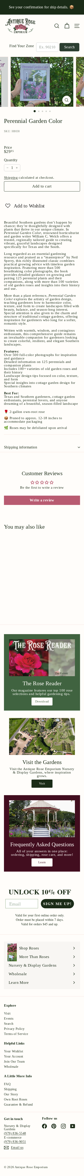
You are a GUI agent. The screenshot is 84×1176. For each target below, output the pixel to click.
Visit (42, 783)
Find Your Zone (21, 46)
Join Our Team (14, 1061)
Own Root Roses (15, 1099)
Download (42, 701)
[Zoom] (66, 100)
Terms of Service (16, 1034)
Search (69, 47)
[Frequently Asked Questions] (42, 818)
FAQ (7, 1084)
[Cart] (66, 26)
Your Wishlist (13, 1051)
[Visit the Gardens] (42, 736)
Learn (42, 862)
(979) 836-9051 (15, 1141)
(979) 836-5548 (15, 1133)
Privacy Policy (14, 1029)
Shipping (11, 177)
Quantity (11, 160)
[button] (25, 205)
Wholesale (11, 1066)
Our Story (11, 1094)
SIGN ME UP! (57, 903)
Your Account (13, 1056)
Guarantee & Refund (18, 1104)
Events (8, 1018)
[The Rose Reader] (42, 657)
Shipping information (20, 447)
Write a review (42, 500)
